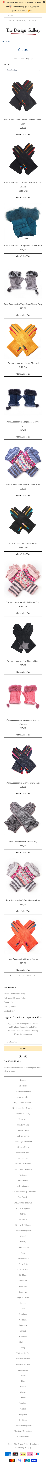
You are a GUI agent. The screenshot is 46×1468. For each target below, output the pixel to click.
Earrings (23, 1331)
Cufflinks (23, 1342)
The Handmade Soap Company (23, 1192)
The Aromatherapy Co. (23, 1203)
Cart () (22, 21)
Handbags (23, 1403)
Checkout (32, 21)
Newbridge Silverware (23, 1141)
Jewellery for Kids (23, 1364)
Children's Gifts (23, 1258)
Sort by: (7, 64)
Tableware (23, 1292)
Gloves (23, 50)
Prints (23, 1253)
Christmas (23, 1420)
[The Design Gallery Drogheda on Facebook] (20, 1056)
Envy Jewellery (23, 1097)
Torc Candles (23, 1197)
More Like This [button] (23, 134)
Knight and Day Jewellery (23, 1108)
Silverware (23, 1286)
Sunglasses (23, 1414)
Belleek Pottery (23, 1130)
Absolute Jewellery (23, 1091)
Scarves (23, 1386)
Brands (23, 1080)
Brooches (23, 1336)
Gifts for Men (23, 1269)
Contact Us (8, 1002)
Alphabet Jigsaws (23, 1208)
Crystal (23, 1236)
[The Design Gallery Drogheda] (23, 31)
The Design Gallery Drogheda (26, 1444)
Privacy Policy (10, 1006)
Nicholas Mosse (23, 1147)
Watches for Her (23, 1353)
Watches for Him (23, 1359)
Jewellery (23, 1086)
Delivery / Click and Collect (15, 998)
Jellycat (23, 1214)
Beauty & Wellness (23, 1225)
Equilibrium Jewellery (23, 1102)
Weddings (23, 1275)
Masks (23, 1375)
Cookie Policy (9, 1011)
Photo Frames (23, 1247)
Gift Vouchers (23, 1437)
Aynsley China (23, 1125)
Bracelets (23, 1325)
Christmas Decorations (23, 1431)
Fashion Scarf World (23, 1164)
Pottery (23, 1242)
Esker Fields (23, 1180)
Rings (23, 1348)
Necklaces (23, 1320)
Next (29, 975)
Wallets (23, 1409)
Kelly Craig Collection (23, 1169)
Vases (23, 1309)
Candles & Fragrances (23, 1231)
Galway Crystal (23, 1136)
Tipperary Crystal (23, 1153)
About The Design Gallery (14, 994)
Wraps (23, 1398)
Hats (23, 1381)
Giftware (23, 1175)
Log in (11, 21)
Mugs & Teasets (23, 1297)
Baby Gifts (23, 1264)
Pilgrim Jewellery (23, 1114)
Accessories (23, 1158)
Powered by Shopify (23, 1448)
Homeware (23, 1119)
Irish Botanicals (23, 1186)
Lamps (23, 1303)
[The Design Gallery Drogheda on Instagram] (25, 1056)
